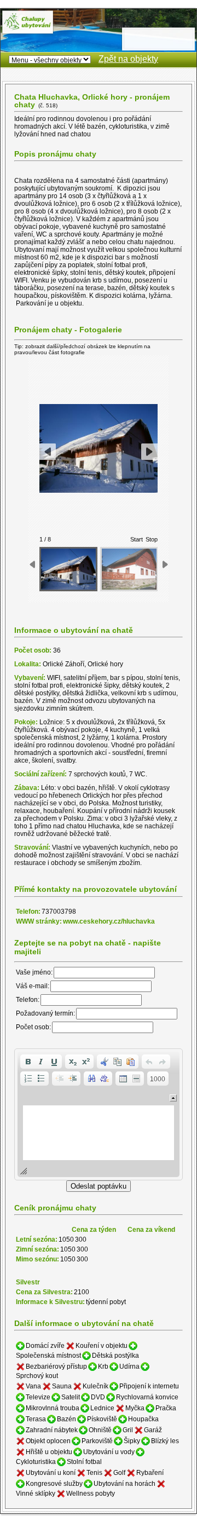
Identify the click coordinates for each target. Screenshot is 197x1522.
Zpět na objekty (128, 59)
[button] (27, 1062)
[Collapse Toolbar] (173, 1098)
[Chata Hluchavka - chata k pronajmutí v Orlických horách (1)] (68, 569)
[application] (98, 1114)
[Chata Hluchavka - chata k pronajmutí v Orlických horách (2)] (129, 569)
